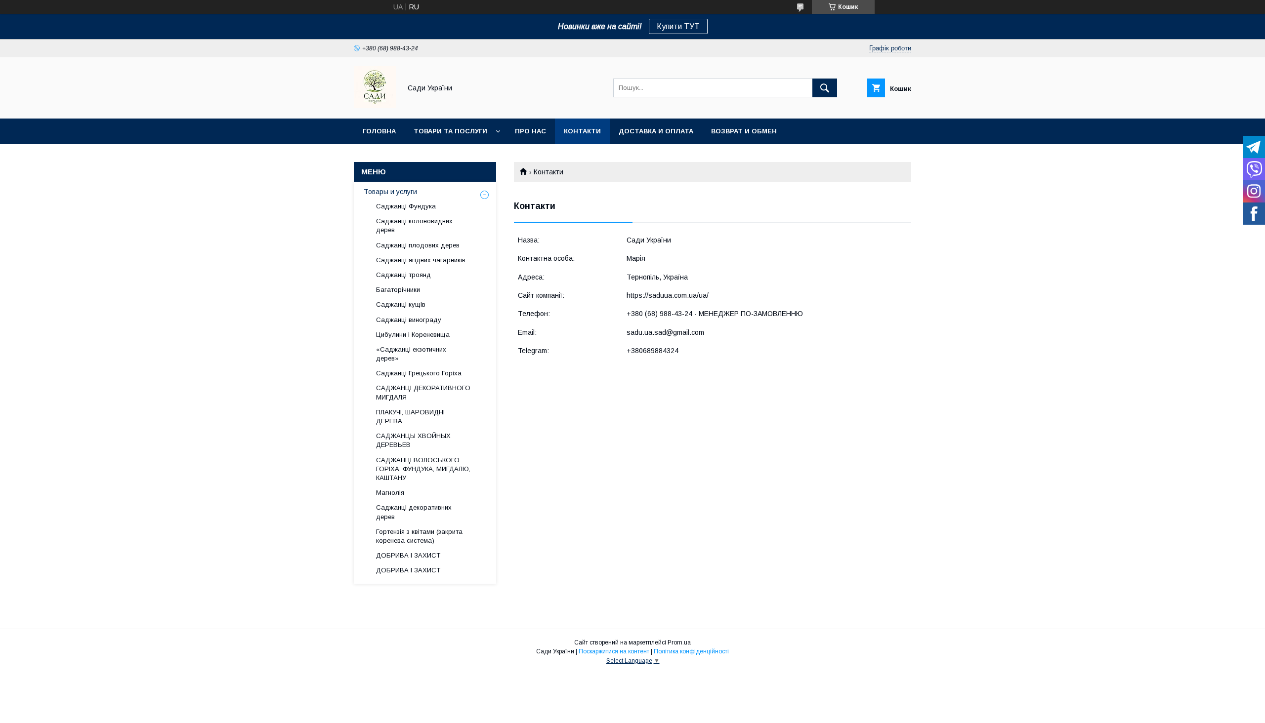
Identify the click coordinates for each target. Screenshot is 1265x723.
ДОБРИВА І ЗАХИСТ (408, 555)
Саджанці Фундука (406, 206)
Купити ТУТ (678, 26)
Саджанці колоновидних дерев (414, 225)
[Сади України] (375, 106)
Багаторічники (398, 289)
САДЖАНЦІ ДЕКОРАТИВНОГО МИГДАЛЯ (423, 392)
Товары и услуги (390, 192)
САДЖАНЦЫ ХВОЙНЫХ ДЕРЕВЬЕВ (413, 440)
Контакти (582, 131)
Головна (379, 131)
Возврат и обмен (744, 131)
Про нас (530, 131)
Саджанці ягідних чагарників (420, 260)
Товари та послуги (450, 131)
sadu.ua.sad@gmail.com (665, 332)
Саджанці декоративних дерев (414, 512)
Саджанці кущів (400, 304)
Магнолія (390, 492)
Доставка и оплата (656, 131)
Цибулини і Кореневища (413, 334)
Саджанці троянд (403, 275)
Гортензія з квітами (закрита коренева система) (419, 536)
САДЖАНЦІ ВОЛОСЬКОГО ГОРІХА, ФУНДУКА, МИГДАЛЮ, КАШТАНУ (423, 469)
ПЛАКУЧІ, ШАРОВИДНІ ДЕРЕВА (410, 416)
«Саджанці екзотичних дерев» (411, 354)
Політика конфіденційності (691, 651)
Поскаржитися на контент (614, 651)
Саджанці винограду (408, 319)
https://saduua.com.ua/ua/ (668, 295)
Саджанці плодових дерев (418, 245)
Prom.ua (679, 642)
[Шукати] (824, 88)
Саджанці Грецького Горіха (419, 373)
